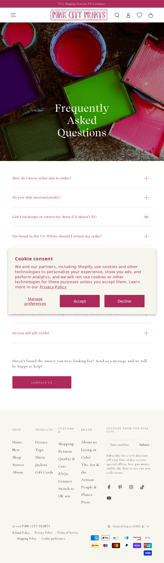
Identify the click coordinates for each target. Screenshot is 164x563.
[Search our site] (117, 15)
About (17, 472)
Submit (144, 445)
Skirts (40, 457)
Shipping (66, 443)
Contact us (41, 382)
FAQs (63, 473)
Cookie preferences (53, 538)
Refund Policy (21, 533)
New (16, 449)
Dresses (41, 442)
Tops (39, 449)
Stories (18, 464)
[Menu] (13, 15)
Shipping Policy (27, 538)
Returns (65, 451)
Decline (124, 301)
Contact (65, 481)
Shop (16, 457)
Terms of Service (67, 532)
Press (85, 502)
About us (89, 442)
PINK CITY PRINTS (36, 526)
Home (17, 442)
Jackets (41, 464)
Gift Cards (44, 472)
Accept (80, 301)
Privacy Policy (53, 286)
